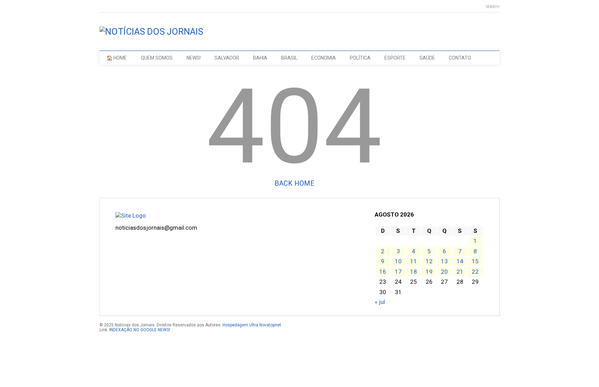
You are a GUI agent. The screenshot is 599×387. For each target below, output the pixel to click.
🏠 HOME (116, 58)
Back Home (294, 183)
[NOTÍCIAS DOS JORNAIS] (151, 31)
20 (444, 271)
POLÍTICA (360, 58)
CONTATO (460, 58)
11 (413, 261)
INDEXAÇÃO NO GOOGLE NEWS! (139, 329)
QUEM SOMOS (157, 58)
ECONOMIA (323, 58)
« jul (380, 301)
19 (429, 271)
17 (398, 271)
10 (398, 261)
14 (460, 261)
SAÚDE (427, 58)
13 (444, 261)
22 (475, 271)
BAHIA (260, 58)
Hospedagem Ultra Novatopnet (252, 325)
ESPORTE (395, 58)
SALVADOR (227, 58)
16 (382, 271)
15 (475, 261)
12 (429, 261)
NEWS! (193, 58)
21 (460, 271)
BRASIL (289, 58)
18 (413, 271)
